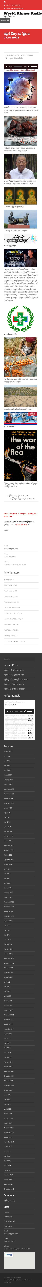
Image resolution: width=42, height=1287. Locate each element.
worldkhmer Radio (17, 58)
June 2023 (7, 930)
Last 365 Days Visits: (11, 619)
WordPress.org (9, 1226)
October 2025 (8, 798)
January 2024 (8, 897)
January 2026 (8, 784)
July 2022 (7, 982)
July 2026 (7, 756)
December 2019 (9, 1127)
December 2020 (9, 1071)
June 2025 (7, 817)
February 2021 (8, 1062)
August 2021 (8, 1033)
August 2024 (8, 864)
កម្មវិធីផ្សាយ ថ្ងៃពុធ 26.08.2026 (14, 684)
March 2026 (8, 775)
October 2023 (8, 911)
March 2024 (8, 888)
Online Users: (8, 579)
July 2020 (7, 1095)
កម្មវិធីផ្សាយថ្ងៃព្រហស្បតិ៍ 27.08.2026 (15, 679)
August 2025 (8, 808)
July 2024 (7, 869)
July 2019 (7, 1151)
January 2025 (8, 840)
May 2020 (7, 1104)
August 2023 (8, 920)
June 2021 (7, 1043)
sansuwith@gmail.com (11, 548)
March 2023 (8, 944)
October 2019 (8, 1137)
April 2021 (7, 1052)
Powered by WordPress (10, 1280)
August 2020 (8, 1090)
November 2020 (9, 1076)
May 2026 (7, 765)
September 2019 (9, 1142)
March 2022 (8, 1000)
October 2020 (8, 1080)
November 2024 (9, 850)
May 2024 (7, 878)
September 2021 (9, 1029)
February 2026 (8, 779)
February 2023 (8, 949)
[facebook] (5, 2)
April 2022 (7, 996)
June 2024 (7, 873)
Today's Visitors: (9, 591)
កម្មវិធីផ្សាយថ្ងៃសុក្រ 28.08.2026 (14, 675)
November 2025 (9, 793)
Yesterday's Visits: (9, 596)
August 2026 (8, 751)
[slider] (34, 66)
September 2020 (9, 1085)
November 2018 (9, 1189)
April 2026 (7, 770)
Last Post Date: (9, 641)
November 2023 (9, 906)
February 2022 (8, 1005)
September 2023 (9, 916)
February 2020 (8, 1118)
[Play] (6, 66)
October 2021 (8, 1024)
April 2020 (7, 1109)
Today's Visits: (8, 585)
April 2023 (7, 939)
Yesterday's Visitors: (10, 602)
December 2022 (9, 958)
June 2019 (7, 1156)
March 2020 (8, 1113)
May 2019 (7, 1160)
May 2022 (7, 991)
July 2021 (7, 1038)
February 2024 (8, 892)
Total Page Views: (9, 635)
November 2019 (9, 1132)
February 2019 (8, 1174)
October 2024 (8, 855)
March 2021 (8, 1057)
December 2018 (9, 1184)
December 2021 (9, 1015)
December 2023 (9, 902)
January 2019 (8, 1179)
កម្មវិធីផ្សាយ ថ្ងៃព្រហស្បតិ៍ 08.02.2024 (23, 498)
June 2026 (7, 761)
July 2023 (7, 925)
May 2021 (7, 1047)
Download (31, 70)
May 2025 (7, 822)
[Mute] (29, 66)
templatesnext (7, 1282)
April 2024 (7, 883)
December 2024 (9, 845)
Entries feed (9, 1216)
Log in (7, 1212)
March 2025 (8, 831)
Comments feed (10, 1221)
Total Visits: (8, 624)
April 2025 (7, 826)
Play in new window (18, 70)
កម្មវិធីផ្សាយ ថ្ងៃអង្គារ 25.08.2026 (14, 689)
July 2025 (7, 812)
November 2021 (9, 1019)
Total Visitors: (8, 630)
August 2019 (8, 1146)
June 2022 (7, 986)
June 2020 (7, 1099)
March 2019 (7, 1170)
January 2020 (8, 1123)
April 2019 (7, 1165)
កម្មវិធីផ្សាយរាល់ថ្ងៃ (9, 1200)
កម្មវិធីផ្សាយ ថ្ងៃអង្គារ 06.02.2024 (16, 495)
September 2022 (9, 972)
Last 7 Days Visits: (10, 607)
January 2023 (8, 953)
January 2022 (8, 1010)
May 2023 (7, 935)
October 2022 (8, 968)
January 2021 (8, 1066)
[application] (21, 66)
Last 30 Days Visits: (10, 613)
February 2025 (8, 836)
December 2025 (9, 789)
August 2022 (8, 977)
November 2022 (9, 963)
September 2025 (9, 803)
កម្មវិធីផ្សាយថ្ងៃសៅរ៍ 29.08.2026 (14, 670)
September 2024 (9, 859)
